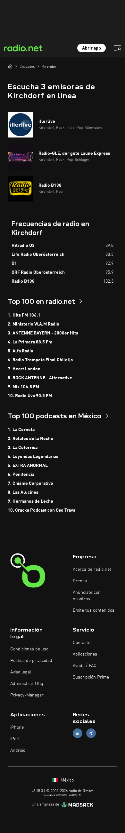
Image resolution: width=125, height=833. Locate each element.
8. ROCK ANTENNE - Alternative (40, 378)
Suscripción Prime (91, 677)
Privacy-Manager (27, 695)
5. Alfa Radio (20, 351)
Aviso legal (20, 672)
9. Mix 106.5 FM (23, 387)
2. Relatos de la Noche (30, 438)
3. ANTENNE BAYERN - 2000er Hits (43, 333)
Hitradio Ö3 (23, 245)
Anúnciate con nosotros (87, 595)
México (66, 780)
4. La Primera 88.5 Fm (30, 342)
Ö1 (14, 263)
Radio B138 (23, 281)
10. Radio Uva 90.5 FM (30, 396)
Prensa (80, 581)
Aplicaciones (85, 654)
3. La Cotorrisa (23, 447)
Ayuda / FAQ (84, 666)
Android (18, 750)
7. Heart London (24, 369)
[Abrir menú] (117, 48)
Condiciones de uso (29, 649)
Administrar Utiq (26, 683)
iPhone (17, 727)
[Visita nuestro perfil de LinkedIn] (77, 733)
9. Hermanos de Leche (30, 501)
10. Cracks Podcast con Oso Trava (41, 510)
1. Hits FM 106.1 (24, 315)
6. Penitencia (21, 474)
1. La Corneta (21, 430)
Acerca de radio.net (92, 569)
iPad (14, 739)
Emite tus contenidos (93, 610)
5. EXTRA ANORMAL (28, 465)
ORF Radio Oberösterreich (38, 272)
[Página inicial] (10, 66)
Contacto (81, 642)
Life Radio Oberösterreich (38, 254)
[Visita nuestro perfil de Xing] (91, 733)
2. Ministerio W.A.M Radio (33, 324)
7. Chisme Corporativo (30, 483)
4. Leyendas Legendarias (33, 456)
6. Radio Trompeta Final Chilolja (40, 360)
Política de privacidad (31, 660)
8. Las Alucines (23, 492)
